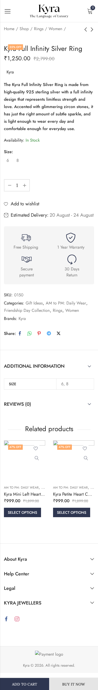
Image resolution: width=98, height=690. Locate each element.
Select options (22, 512)
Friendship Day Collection (27, 310)
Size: (8, 152)
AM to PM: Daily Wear (66, 303)
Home (9, 29)
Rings (38, 29)
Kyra (10, 72)
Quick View (37, 458)
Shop (24, 29)
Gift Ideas (34, 303)
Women (55, 29)
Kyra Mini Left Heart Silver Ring (33, 494)
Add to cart (24, 684)
